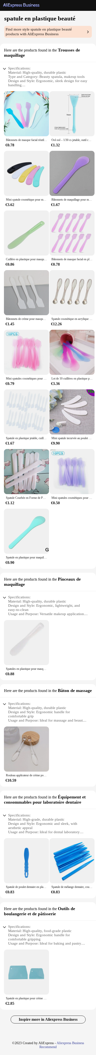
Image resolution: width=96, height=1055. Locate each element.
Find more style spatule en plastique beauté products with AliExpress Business (39, 31)
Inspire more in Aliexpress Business (48, 1019)
